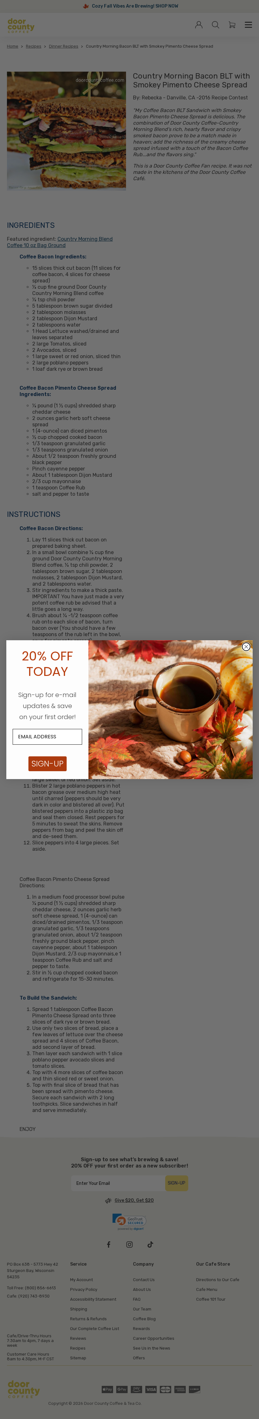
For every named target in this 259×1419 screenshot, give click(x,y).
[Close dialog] (246, 647)
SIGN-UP (47, 763)
